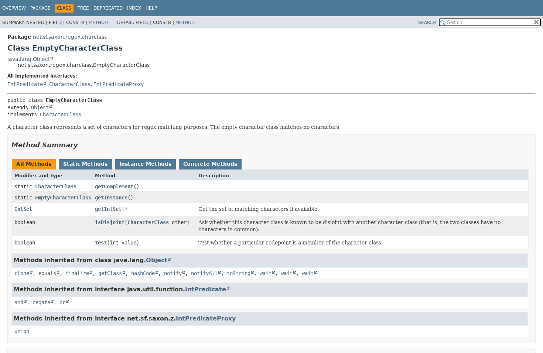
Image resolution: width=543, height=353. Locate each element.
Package (40, 8)
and (18, 302)
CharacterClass (69, 84)
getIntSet (108, 209)
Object (40, 107)
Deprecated (108, 8)
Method (98, 22)
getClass (110, 273)
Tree (83, 8)
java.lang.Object (28, 59)
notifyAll (204, 273)
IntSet (23, 209)
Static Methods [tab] (85, 164)
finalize (77, 273)
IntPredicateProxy (118, 84)
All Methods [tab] (33, 164)
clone (21, 273)
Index (134, 8)
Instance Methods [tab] (145, 164)
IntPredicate (25, 84)
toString (238, 273)
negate (41, 302)
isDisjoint (109, 222)
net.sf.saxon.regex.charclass (70, 37)
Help (151, 8)
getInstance (111, 198)
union (21, 331)
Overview (14, 8)
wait (266, 273)
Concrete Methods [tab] (210, 164)
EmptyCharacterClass (63, 198)
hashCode (143, 273)
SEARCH (427, 22)
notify (173, 273)
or (62, 302)
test (101, 243)
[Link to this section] (83, 145)
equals (47, 273)
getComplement (114, 186)
